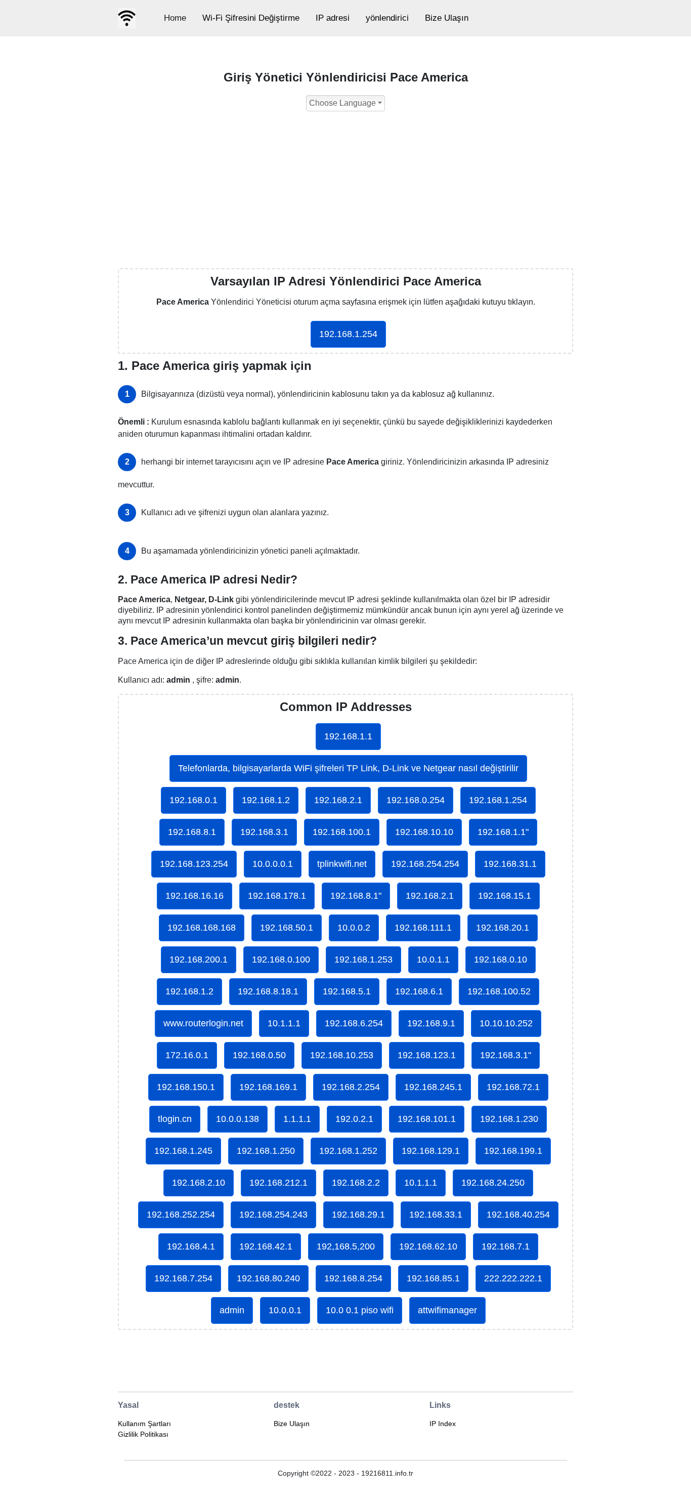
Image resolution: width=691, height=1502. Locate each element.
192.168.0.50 (259, 1055)
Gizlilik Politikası (143, 1434)
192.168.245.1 (433, 1087)
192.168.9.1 (431, 1023)
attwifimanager (447, 1310)
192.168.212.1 (278, 1183)
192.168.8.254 (353, 1278)
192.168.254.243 (273, 1214)
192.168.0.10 (500, 959)
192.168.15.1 (504, 896)
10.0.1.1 (433, 959)
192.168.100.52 (499, 991)
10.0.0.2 (353, 928)
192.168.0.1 (193, 800)
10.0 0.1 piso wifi (360, 1310)
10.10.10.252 (506, 1023)
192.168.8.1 (192, 832)
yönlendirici (387, 18)
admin (232, 1310)
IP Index (442, 1424)
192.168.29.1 (358, 1214)
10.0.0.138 (237, 1119)
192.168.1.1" (503, 832)
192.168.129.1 (431, 1151)
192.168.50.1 (286, 928)
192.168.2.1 (338, 800)
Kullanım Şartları (144, 1424)
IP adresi (333, 18)
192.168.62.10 (428, 1246)
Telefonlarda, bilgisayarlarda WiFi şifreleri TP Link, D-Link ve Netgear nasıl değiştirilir (348, 768)
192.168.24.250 (493, 1183)
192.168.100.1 (342, 832)
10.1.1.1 (284, 1023)
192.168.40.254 (518, 1214)
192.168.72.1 (513, 1087)
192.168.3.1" (505, 1055)
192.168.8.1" (355, 896)
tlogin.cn (175, 1119)
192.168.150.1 (186, 1087)
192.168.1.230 (509, 1119)
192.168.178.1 (277, 896)
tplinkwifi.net (342, 864)
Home (175, 18)
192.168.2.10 (198, 1183)
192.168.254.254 (425, 864)
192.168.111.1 (423, 928)
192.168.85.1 (433, 1278)
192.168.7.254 (183, 1278)
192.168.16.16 (194, 896)
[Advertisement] (345, 192)
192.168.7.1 (506, 1246)
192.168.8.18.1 (268, 991)
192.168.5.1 (347, 991)
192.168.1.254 (348, 334)
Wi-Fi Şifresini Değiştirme (250, 18)
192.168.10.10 (424, 832)
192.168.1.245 (183, 1151)
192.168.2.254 (351, 1087)
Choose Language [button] (342, 103)
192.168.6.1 (419, 991)
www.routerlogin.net (203, 1023)
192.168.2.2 (356, 1183)
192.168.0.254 (415, 800)
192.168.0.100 (281, 959)
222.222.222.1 (513, 1278)
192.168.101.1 (427, 1119)
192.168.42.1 (265, 1246)
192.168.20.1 (502, 928)
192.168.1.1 (348, 736)
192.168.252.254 (181, 1214)
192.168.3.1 (264, 832)
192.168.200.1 (198, 959)
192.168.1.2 (266, 800)
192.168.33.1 (435, 1214)
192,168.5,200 (346, 1246)
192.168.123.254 (194, 864)
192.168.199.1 (513, 1151)
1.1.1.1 (297, 1119)
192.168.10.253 (341, 1055)
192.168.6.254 (354, 1023)
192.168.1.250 (266, 1151)
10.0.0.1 (285, 1310)
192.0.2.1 (354, 1119)
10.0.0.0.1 (272, 864)
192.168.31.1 (510, 864)
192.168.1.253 (363, 959)
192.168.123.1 (427, 1055)
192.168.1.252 (348, 1151)
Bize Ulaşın (446, 18)
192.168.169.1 (268, 1087)
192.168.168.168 (201, 928)
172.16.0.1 (186, 1055)
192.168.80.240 (268, 1278)
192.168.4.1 (191, 1246)
